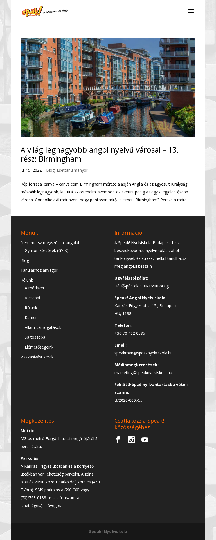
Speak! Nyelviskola (108, 531)
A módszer (34, 288)
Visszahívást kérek (37, 357)
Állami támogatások (43, 327)
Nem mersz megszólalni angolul (50, 242)
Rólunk (27, 280)
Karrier (31, 317)
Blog (50, 170)
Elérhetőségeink (39, 347)
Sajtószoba (35, 337)
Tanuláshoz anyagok (39, 270)
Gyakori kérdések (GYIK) (46, 250)
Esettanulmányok (72, 170)
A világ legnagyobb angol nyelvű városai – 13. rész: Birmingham (100, 154)
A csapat (32, 297)
